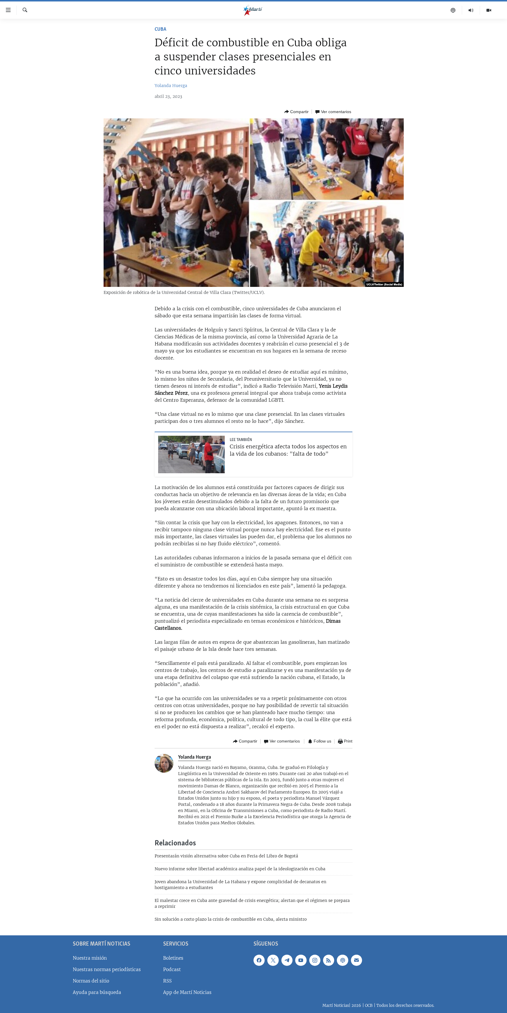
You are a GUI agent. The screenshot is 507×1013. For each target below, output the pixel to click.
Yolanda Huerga (171, 85)
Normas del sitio (91, 980)
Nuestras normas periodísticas (107, 969)
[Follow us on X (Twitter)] (272, 960)
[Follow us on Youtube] (300, 960)
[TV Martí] (489, 10)
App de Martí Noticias (187, 992)
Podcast (172, 969)
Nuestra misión (90, 958)
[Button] (296, 111)
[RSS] (328, 960)
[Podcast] (453, 10)
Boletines (173, 958)
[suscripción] (356, 960)
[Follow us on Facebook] (259, 960)
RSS (167, 980)
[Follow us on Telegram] (287, 960)
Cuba (160, 29)
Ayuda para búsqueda (97, 992)
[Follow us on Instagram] (314, 960)
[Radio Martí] (471, 10)
